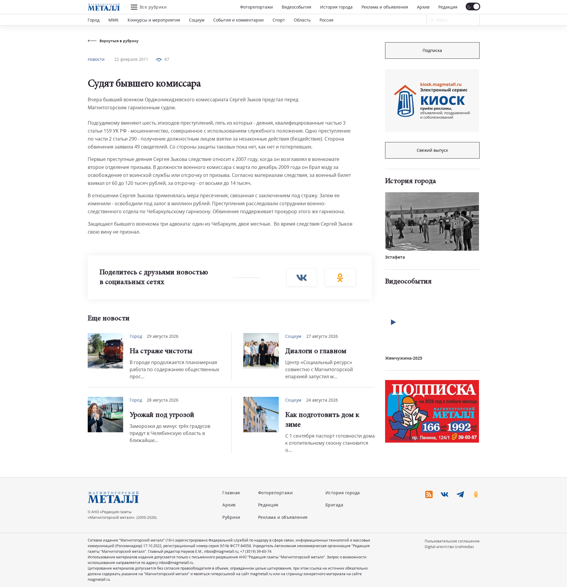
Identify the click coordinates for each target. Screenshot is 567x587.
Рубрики (231, 517)
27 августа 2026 (322, 336)
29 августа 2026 (162, 336)
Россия (326, 20)
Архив (423, 7)
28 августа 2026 (162, 400)
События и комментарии (238, 20)
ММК (113, 20)
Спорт (279, 20)
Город (94, 20)
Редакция (447, 7)
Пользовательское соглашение (452, 541)
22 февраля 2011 (131, 59)
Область (302, 20)
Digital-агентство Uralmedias (449, 546)
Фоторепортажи (256, 7)
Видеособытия (296, 7)
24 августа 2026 (322, 400)
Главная (231, 492)
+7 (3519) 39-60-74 (255, 551)
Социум (196, 20)
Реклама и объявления (384, 7)
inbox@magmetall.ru (221, 551)
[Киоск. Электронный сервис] (432, 100)
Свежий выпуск (432, 150)
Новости (96, 59)
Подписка (432, 50)
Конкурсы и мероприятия (154, 20)
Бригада (334, 505)
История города (336, 7)
